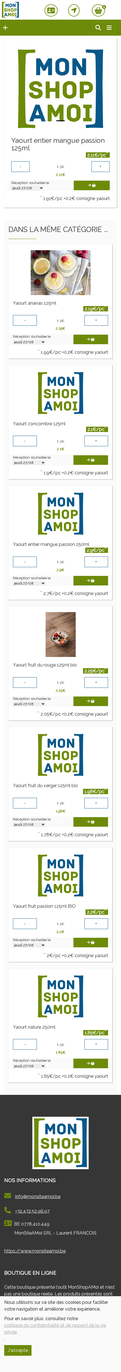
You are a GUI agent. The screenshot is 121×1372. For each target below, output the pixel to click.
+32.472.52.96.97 (32, 1211)
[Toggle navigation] (109, 28)
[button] (4, 27)
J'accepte (18, 1350)
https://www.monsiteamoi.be (35, 1251)
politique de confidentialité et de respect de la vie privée (55, 1329)
